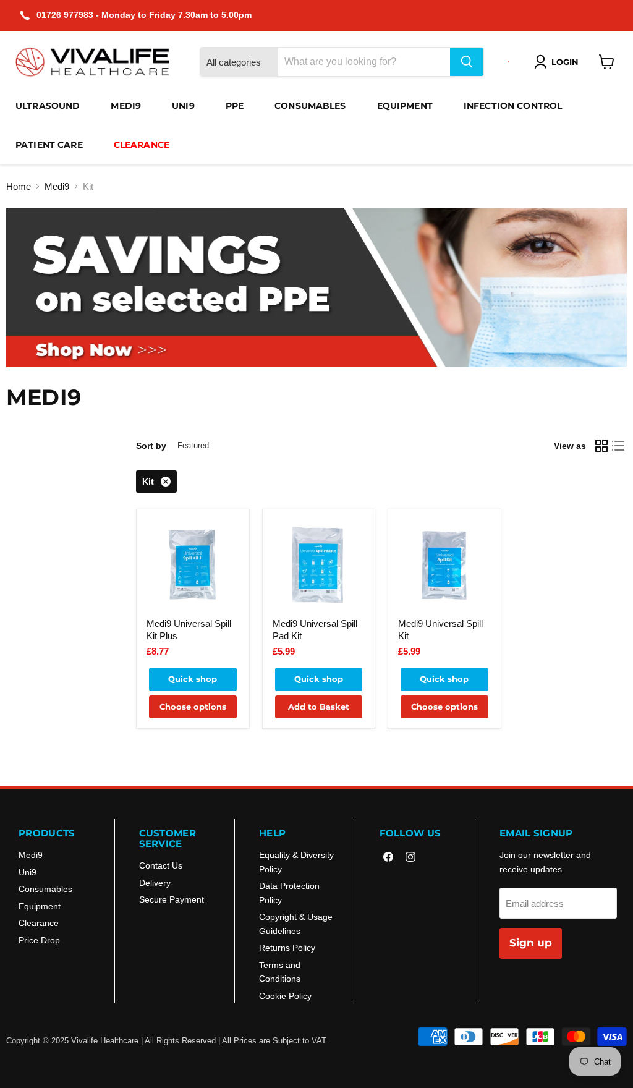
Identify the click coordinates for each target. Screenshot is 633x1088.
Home (18, 186)
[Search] (466, 62)
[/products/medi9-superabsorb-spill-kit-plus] (193, 565)
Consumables (310, 105)
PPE (235, 105)
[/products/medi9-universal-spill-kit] (444, 565)
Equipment (405, 105)
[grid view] (601, 445)
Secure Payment (171, 899)
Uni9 (183, 105)
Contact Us (160, 865)
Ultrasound (47, 105)
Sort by (151, 446)
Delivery (155, 883)
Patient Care (49, 144)
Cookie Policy (285, 996)
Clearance (141, 144)
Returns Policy (287, 948)
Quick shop (192, 679)
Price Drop (39, 940)
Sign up (530, 943)
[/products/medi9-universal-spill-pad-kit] (319, 565)
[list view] (618, 445)
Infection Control (513, 105)
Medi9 (126, 105)
